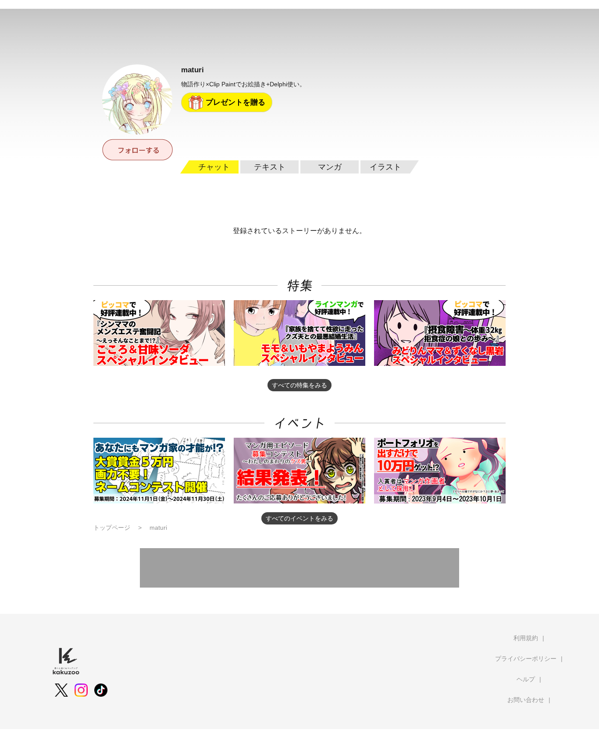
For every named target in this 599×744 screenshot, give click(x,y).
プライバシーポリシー (525, 658)
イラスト (385, 167)
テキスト (269, 167)
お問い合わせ (525, 699)
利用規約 (525, 637)
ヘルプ (526, 679)
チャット (214, 167)
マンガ (330, 167)
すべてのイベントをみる (299, 518)
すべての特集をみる (299, 385)
